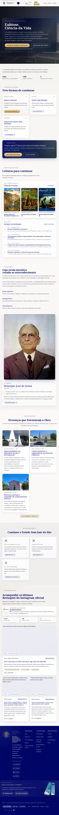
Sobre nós (30, 3)
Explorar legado (10, 402)
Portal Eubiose (39, 734)
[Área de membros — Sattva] (14, 3)
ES (23, 3)
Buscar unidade (30, 154)
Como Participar (36, 3)
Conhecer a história (11, 577)
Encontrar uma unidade (40, 45)
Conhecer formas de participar (17, 45)
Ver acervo (51, 185)
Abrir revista (9, 554)
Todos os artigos (49, 224)
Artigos (45, 3)
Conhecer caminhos (11, 111)
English (15, 806)
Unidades (54, 3)
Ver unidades (9, 134)
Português (7, 806)
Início (26, 3)
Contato (50, 734)
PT (18, 3)
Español (22, 806)
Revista (49, 3)
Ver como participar (13, 154)
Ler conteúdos (37, 111)
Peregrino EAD (39, 736)
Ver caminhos (37, 554)
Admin (49, 742)
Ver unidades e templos (29, 516)
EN (20, 3)
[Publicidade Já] (14, 810)
